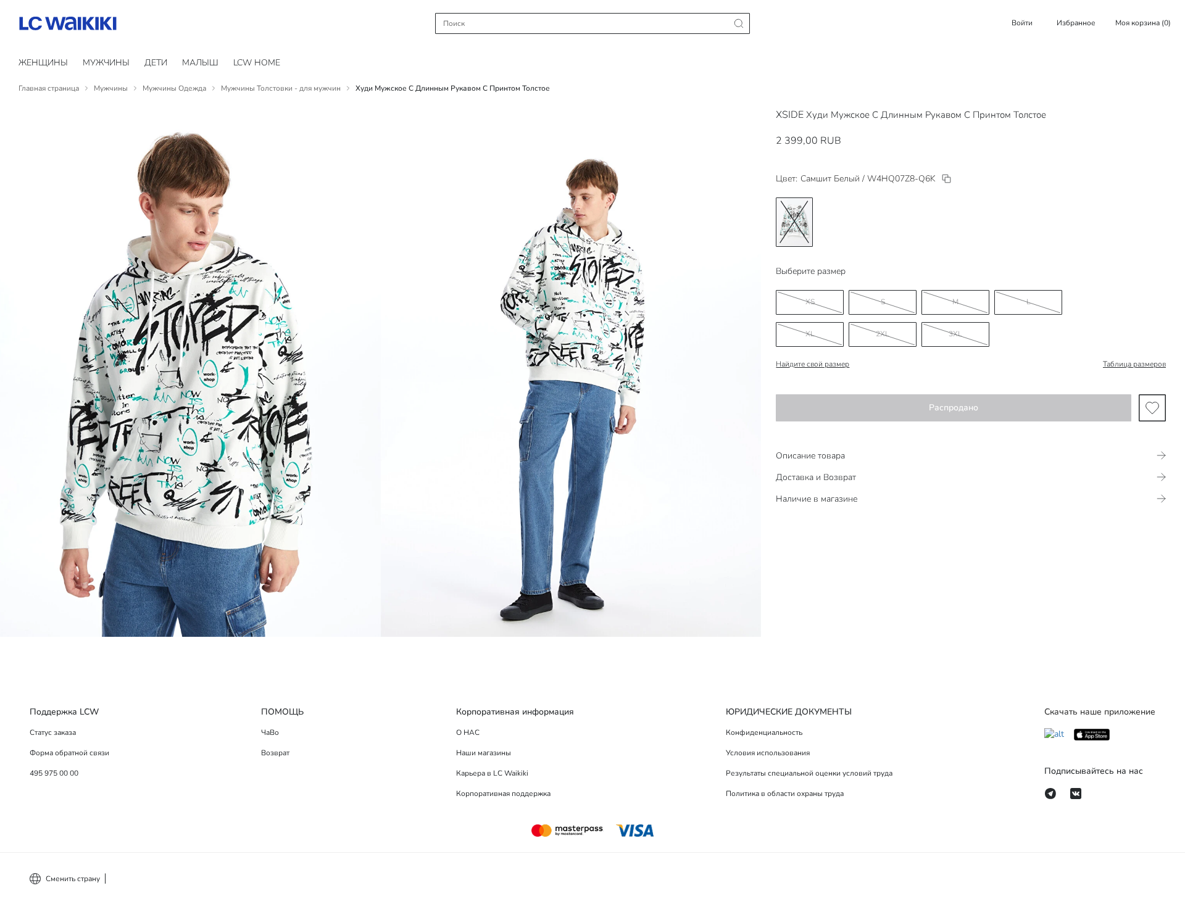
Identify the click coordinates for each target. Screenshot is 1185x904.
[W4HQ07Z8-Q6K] (946, 179)
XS (810, 302)
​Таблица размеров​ (1134, 364)
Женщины (43, 62)
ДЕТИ (155, 62)
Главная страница (49, 88)
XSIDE (790, 115)
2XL (882, 334)
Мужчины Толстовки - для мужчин (281, 88)
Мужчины (106, 62)
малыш (200, 62)
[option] (794, 222)
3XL (955, 334)
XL (810, 334)
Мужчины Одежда (174, 88)
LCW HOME (256, 62)
